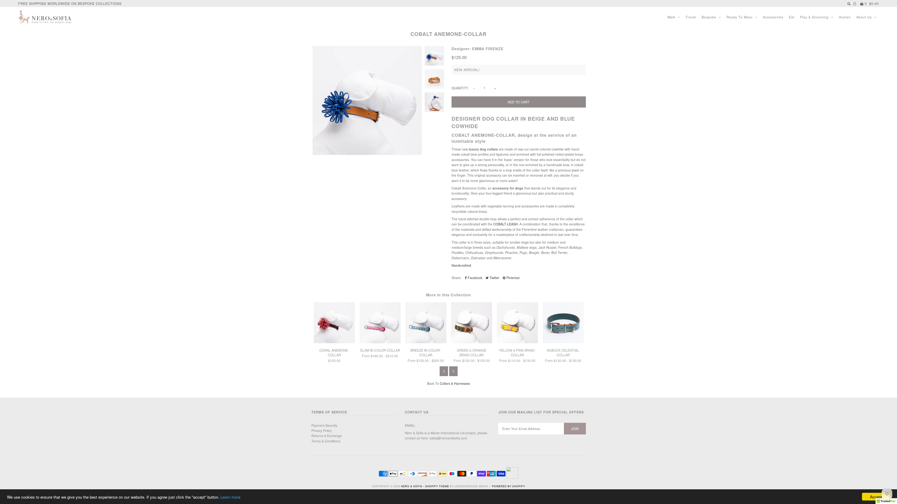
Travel (691, 17)
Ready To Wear (739, 17)
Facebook (474, 277)
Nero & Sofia (411, 486)
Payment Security (324, 425)
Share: (456, 277)
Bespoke (709, 17)
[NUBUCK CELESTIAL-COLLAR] (563, 342)
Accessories (773, 17)
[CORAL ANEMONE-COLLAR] (334, 342)
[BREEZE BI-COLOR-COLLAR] (425, 342)
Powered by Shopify (508, 486)
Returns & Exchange (326, 435)
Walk (671, 17)
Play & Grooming (814, 17)
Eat (791, 17)
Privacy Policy (321, 430)
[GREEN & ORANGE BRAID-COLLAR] (471, 342)
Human (845, 17)
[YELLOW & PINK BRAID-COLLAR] (517, 342)
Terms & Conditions (325, 441)
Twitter (494, 277)
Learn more (230, 497)
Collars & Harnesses (455, 383)
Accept (876, 497)
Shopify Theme (437, 486)
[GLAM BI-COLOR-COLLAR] (380, 342)
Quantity (460, 88)
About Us (864, 17)
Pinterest (512, 277)
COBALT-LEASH (505, 224)
